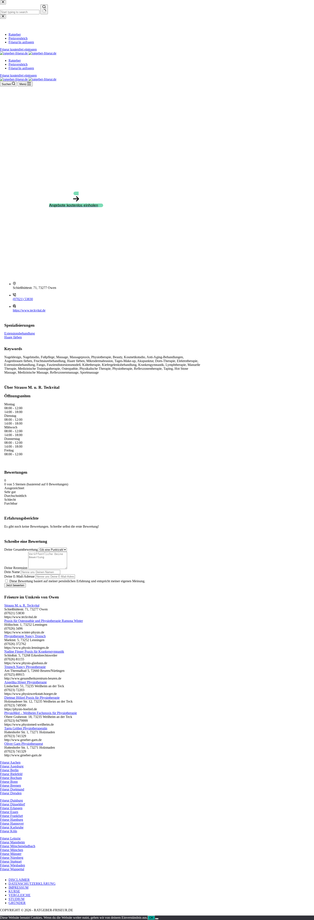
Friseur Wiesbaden (12, 865)
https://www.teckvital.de (29, 310)
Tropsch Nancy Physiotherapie (25, 667)
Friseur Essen (9, 812)
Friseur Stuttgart (11, 861)
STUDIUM (16, 899)
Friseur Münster (10, 854)
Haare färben (13, 337)
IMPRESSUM (18, 887)
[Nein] (156, 918)
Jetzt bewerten (15, 585)
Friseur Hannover (12, 823)
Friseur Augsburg (11, 766)
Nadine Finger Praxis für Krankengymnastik (34, 651)
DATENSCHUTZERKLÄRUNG (32, 883)
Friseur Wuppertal (12, 869)
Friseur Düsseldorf (12, 804)
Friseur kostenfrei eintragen (18, 75)
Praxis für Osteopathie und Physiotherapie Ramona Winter (43, 621)
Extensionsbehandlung (19, 333)
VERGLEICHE (20, 895)
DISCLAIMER (19, 880)
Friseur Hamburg (11, 819)
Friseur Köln (8, 831)
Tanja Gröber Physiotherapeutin (25, 728)
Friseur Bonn (9, 781)
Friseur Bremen (10, 785)
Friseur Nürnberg (11, 857)
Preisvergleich (18, 64)
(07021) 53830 (23, 299)
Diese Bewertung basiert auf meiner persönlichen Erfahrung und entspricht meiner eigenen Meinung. (77, 581)
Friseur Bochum (11, 778)
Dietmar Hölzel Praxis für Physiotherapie (32, 697)
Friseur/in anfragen (21, 68)
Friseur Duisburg (11, 800)
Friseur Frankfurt (11, 816)
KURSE (14, 891)
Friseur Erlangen (11, 808)
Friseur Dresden (11, 793)
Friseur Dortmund (12, 789)
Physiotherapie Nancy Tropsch (25, 636)
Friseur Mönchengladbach (17, 846)
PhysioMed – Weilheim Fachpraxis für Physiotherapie (40, 713)
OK (151, 917)
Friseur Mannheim (12, 842)
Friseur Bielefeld (11, 774)
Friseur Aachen (10, 762)
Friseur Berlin (9, 770)
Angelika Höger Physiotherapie (25, 682)
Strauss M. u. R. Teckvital (21, 605)
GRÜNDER (17, 903)
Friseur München (11, 850)
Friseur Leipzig (10, 838)
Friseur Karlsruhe (11, 827)
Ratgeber (15, 60)
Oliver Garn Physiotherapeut (23, 743)
